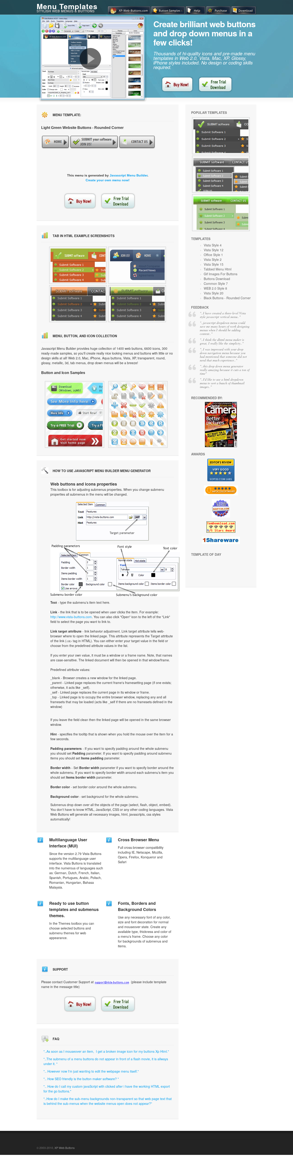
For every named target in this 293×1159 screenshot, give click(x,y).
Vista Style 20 (213, 293)
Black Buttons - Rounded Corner (227, 298)
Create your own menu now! (108, 180)
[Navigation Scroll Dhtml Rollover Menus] (221, 174)
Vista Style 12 (213, 250)
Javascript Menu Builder (128, 175)
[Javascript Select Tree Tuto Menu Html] (221, 212)
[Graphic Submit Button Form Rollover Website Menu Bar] (137, 303)
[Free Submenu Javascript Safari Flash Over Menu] (74, 414)
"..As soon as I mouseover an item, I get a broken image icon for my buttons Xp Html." (106, 1051)
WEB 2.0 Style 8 (215, 288)
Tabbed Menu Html (217, 269)
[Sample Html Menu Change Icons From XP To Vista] (138, 414)
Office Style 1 (213, 254)
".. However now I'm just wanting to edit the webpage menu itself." (91, 1071)
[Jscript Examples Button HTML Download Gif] (221, 135)
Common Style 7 (216, 283)
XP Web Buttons (64, 1148)
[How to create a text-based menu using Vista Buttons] (90, 58)
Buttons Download (217, 278)
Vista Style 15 (213, 264)
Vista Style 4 (213, 245)
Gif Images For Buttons (220, 274)
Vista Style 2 (213, 259)
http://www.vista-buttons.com (71, 616)
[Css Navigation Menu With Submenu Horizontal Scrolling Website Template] (78, 265)
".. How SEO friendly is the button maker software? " (81, 1078)
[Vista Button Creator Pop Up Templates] (78, 303)
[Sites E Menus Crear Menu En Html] (137, 265)
